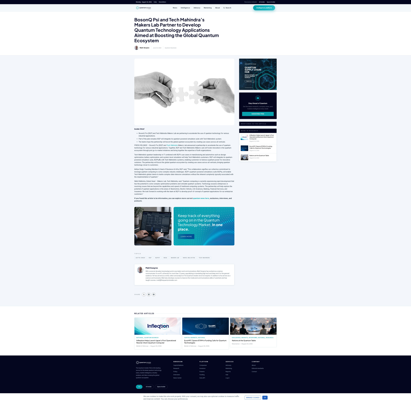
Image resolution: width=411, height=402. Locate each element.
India (165, 257)
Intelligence (185, 8)
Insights (244, 337)
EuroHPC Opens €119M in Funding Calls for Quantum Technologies (260, 147)
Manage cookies (252, 398)
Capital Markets (190, 337)
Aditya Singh (140, 257)
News (175, 8)
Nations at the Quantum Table (259, 155)
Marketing (208, 8)
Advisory (197, 8)
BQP (150, 257)
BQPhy (157, 257)
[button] (144, 294)
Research (270, 337)
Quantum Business (170, 48)
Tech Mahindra (172, 145)
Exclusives (236, 337)
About (217, 8)
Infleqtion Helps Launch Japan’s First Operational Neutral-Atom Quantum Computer (261, 137)
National (139, 337)
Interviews (253, 337)
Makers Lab (175, 257)
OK (265, 398)
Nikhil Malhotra (189, 257)
